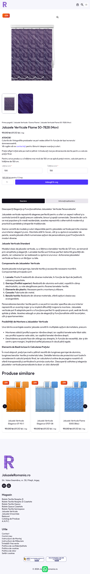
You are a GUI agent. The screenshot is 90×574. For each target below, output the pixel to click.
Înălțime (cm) (53, 166)
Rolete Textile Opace (11, 504)
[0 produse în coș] (77, 4)
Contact (5, 533)
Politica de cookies (10, 548)
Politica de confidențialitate (14, 546)
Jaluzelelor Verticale (51, 209)
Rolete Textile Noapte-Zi (12, 499)
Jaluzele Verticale (20, 122)
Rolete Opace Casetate (12, 506)
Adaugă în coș (51, 182)
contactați (21, 146)
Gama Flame (34, 122)
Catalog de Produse (11, 518)
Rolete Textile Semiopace (13, 509)
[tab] (23, 201)
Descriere (23, 201)
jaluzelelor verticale (11, 364)
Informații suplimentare (66, 201)
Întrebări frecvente (10, 543)
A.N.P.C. (5, 521)
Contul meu (7, 536)
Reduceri (6, 516)
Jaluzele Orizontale (10, 513)
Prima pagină (7, 122)
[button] (4, 406)
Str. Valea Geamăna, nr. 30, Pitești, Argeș (20, 480)
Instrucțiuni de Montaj (12, 538)
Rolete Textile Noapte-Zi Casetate (17, 501)
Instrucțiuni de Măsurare (13, 541)
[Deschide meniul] (86, 5)
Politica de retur (9, 550)
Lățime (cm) (7, 166)
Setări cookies (8, 553)
